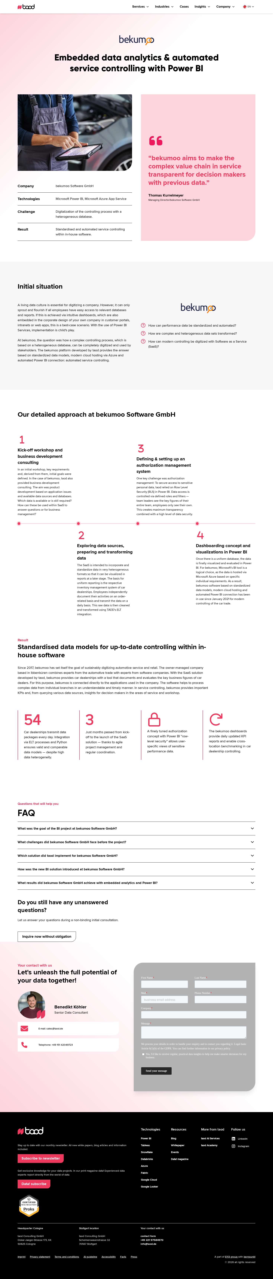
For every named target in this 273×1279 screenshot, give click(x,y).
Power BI (146, 1138)
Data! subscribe (34, 1184)
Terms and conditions (67, 1256)
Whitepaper (177, 1145)
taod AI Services (210, 1138)
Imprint (21, 1256)
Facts (123, 1256)
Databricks (147, 1159)
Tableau (145, 1145)
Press (134, 1256)
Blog (173, 1138)
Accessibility (109, 1256)
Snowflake (147, 1152)
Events (175, 1152)
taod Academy (209, 1145)
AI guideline (90, 1256)
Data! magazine (179, 1159)
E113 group (231, 1256)
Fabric (144, 1172)
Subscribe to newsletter (41, 1158)
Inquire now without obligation (46, 936)
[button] (140, 7)
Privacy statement (40, 1256)
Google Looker (149, 1186)
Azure (144, 1166)
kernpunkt (249, 1256)
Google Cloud (149, 1179)
